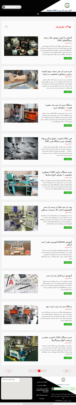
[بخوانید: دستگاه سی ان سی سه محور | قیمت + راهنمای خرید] (21, 113)
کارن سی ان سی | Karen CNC (59, 10)
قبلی (67, 371)
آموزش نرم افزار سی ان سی (59, 275)
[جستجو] (4, 7)
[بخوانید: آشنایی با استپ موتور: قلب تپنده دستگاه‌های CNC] (21, 46)
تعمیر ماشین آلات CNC (41, 395)
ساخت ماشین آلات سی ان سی (63, 394)
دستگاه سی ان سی (42, 385)
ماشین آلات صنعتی (64, 396)
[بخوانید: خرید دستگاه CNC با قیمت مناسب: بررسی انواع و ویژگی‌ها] (21, 348)
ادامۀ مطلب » (67, 58)
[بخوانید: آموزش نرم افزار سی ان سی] (21, 283)
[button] (38, 14)
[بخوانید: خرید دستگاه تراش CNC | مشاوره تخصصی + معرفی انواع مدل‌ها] (21, 183)
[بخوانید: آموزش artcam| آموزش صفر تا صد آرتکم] (17, 248)
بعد (8, 371)
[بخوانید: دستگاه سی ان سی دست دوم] (21, 314)
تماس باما (42, 398)
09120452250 (58, 400)
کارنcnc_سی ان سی (42, 382)
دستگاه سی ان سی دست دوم (59, 306)
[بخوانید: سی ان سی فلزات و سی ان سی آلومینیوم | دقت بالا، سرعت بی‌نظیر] (21, 218)
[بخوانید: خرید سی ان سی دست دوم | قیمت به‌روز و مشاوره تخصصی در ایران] (21, 79)
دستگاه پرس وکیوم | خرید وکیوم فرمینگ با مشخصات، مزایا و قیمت (42, 390)
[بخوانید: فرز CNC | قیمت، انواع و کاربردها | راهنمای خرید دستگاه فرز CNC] (21, 148)
